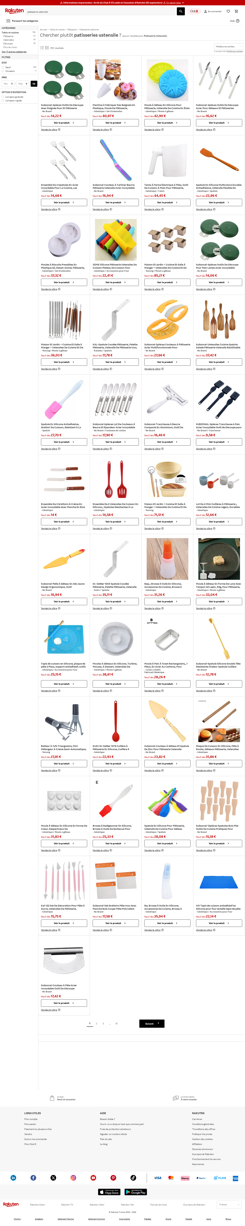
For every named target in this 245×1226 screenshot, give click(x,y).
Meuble (189, 1219)
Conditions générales (203, 1124)
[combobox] (98, 12)
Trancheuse (214, 430)
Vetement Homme (96, 1219)
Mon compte (31, 1119)
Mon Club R (30, 1144)
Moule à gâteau (166, 111)
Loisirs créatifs (153, 669)
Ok (34, 83)
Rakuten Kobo (37, 1204)
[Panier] (236, 11)
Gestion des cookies (202, 1139)
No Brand (47, 111)
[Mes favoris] (228, 11)
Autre (97, 590)
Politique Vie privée (202, 1134)
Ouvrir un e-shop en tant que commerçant (122, 1124)
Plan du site (106, 1139)
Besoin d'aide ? (107, 1119)
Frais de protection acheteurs (115, 1129)
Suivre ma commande (35, 1139)
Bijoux (228, 1219)
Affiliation (197, 1144)
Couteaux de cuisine (115, 430)
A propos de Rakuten (203, 1154)
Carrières (197, 1119)
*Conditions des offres (203, 1129)
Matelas (147, 1219)
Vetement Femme (66, 1219)
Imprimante (124, 1219)
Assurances (198, 1164)
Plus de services (158, 1204)
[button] (175, 3)
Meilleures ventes (234, 51)
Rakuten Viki (127, 1204)
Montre (17, 1219)
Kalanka (98, 350)
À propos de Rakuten (194, 1204)
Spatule (214, 191)
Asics (208, 1219)
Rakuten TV (67, 1204)
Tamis (161, 191)
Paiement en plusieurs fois (38, 1129)
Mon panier (30, 1124)
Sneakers (39, 1219)
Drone (168, 1219)
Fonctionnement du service (206, 1159)
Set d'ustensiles (114, 111)
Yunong (150, 270)
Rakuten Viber (97, 1204)
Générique (99, 111)
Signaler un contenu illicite (113, 1134)
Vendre (28, 1134)
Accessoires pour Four (117, 270)
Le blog (103, 1144)
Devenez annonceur (202, 1149)
